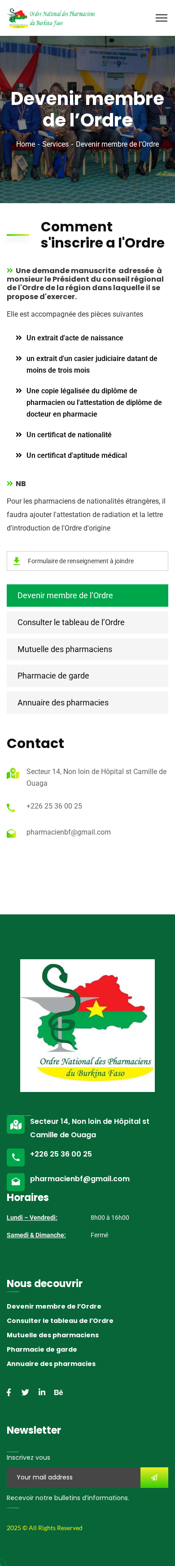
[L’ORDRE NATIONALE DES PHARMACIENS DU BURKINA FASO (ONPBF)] (51, 17)
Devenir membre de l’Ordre (65, 595)
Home (25, 144)
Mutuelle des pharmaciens (65, 649)
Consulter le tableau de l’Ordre (71, 622)
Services (55, 144)
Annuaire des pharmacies (63, 702)
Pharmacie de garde (53, 675)
